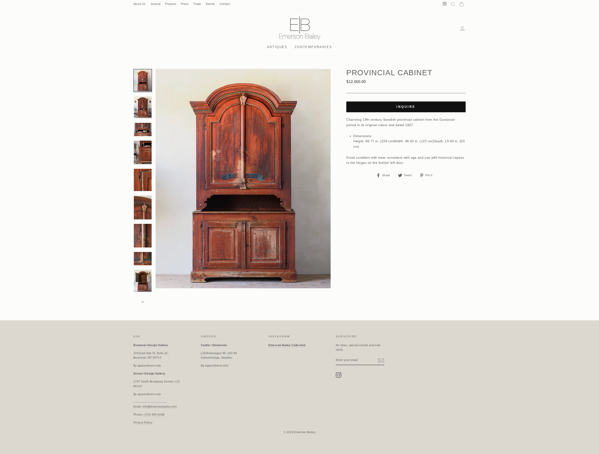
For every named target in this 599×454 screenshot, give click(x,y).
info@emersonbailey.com (159, 406)
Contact (225, 4)
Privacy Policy (142, 422)
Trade (197, 4)
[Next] (142, 300)
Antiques (277, 47)
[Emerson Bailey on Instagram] (338, 375)
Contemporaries (313, 47)
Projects (170, 4)
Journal (155, 4)
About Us (139, 4)
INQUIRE (405, 107)
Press (185, 4)
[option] (243, 178)
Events (210, 4)
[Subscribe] (381, 360)
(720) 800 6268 (154, 414)
